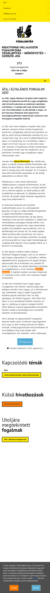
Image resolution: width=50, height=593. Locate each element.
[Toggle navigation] (45, 81)
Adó (6, 370)
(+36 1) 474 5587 (9, 19)
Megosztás (26, 342)
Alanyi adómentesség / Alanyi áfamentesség (21, 375)
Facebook (6, 8)
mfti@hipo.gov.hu (9, 14)
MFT (5, 3)
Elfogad (14, 588)
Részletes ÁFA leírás (12, 404)
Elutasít (36, 588)
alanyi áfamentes (22, 161)
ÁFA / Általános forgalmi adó (15, 439)
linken (35, 578)
